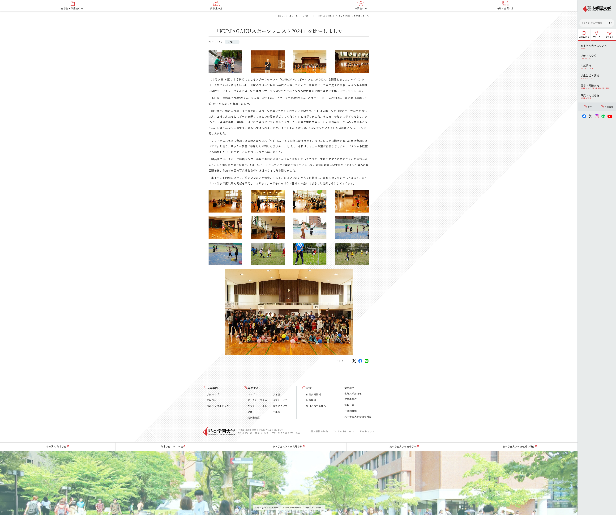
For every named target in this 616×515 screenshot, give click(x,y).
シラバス (252, 394)
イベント (307, 15)
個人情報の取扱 (319, 431)
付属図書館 (350, 410)
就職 (309, 388)
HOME (281, 15)
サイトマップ (367, 431)
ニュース (293, 15)
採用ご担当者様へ (316, 406)
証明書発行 (350, 399)
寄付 (590, 106)
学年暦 (276, 394)
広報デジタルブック (218, 406)
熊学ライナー (214, 400)
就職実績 (311, 400)
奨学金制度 (254, 417)
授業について (280, 400)
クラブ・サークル (257, 406)
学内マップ (213, 394)
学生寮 (276, 411)
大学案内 (212, 388)
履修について (280, 406)
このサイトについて (344, 431)
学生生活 (253, 388)
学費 (250, 411)
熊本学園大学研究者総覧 (358, 416)
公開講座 (349, 387)
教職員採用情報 (353, 393)
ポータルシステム (257, 400)
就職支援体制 (313, 394)
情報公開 (349, 405)
